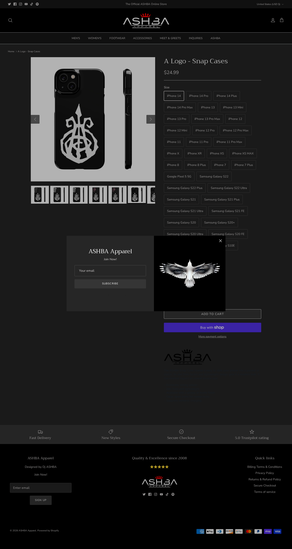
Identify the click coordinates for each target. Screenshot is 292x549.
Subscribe (110, 283)
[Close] (220, 240)
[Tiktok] (118, 295)
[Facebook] (101, 295)
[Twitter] (95, 295)
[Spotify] (124, 295)
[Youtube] (113, 295)
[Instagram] (107, 295)
